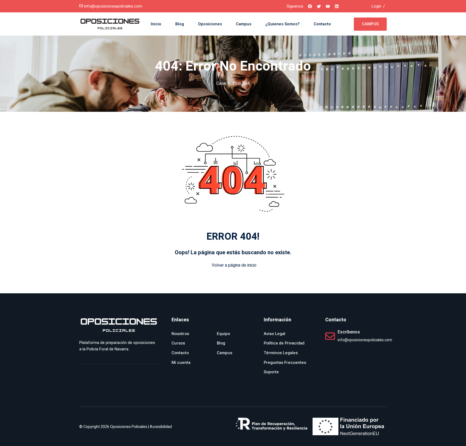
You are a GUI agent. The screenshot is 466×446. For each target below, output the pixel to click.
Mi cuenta (181, 362)
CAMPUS (370, 24)
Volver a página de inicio (234, 265)
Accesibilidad (161, 427)
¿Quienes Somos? (282, 24)
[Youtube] (328, 6)
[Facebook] (310, 6)
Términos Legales (281, 353)
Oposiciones (210, 24)
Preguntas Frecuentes (285, 362)
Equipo (223, 334)
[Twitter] (319, 6)
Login (376, 6)
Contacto (322, 24)
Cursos (178, 343)
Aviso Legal (274, 334)
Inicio (156, 24)
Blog (179, 24)
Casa (221, 83)
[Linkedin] (337, 6)
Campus (243, 24)
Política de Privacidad (284, 343)
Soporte (271, 372)
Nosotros (180, 334)
